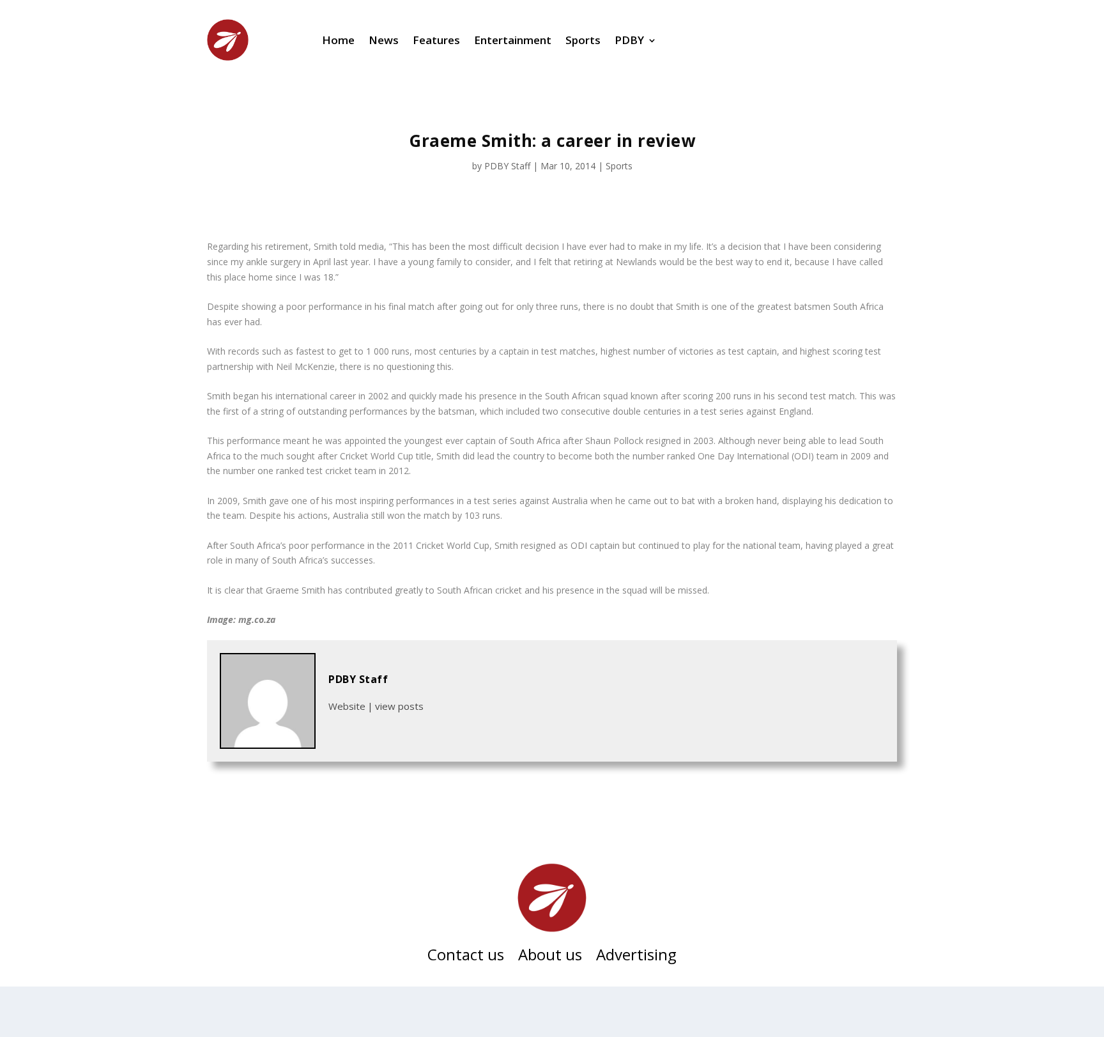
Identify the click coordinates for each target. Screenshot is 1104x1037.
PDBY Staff (507, 166)
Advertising (636, 957)
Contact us (465, 957)
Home (338, 40)
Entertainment (512, 40)
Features (436, 40)
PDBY (629, 40)
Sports (583, 40)
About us (550, 957)
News (384, 40)
